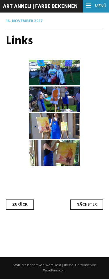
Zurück (20, 205)
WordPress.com (54, 270)
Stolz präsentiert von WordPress (37, 265)
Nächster (86, 205)
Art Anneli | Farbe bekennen (40, 6)
